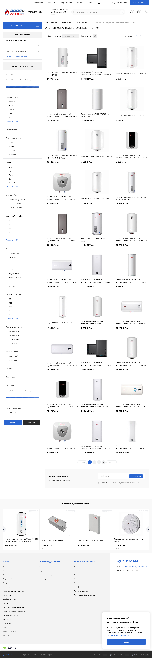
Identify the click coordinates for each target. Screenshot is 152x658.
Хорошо (126, 642)
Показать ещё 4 (12, 240)
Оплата (90, 3)
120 (10, 307)
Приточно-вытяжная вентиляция (14, 611)
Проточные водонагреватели (16, 51)
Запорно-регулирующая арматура (15, 583)
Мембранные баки (9, 599)
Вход (113, 3)
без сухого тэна (15, 278)
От (7, 79)
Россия (12, 150)
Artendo (12, 167)
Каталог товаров (14, 25)
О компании (39, 3)
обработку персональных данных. (126, 483)
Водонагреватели (9, 575)
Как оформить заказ (81, 587)
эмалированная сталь (17, 204)
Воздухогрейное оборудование (13, 579)
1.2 (10, 220)
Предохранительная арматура (13, 607)
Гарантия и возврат (81, 591)
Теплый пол (7, 623)
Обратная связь (13, 655)
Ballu (11, 105)
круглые (12, 257)
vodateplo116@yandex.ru (135, 566)
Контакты (52, 3)
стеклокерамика (15, 207)
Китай (11, 146)
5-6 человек (13, 343)
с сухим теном (14, 274)
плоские (12, 261)
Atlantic (12, 102)
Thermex (12, 117)
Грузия (11, 143)
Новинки (41, 567)
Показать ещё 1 (12, 121)
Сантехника (7, 619)
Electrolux (12, 109)
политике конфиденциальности (119, 635)
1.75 (10, 232)
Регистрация (122, 3)
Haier (11, 113)
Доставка (79, 3)
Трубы (5, 627)
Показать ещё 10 (12, 319)
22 (38, 51)
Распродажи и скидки (46, 575)
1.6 (10, 228)
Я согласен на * (121, 483)
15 (10, 311)
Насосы (5, 603)
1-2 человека (14, 331)
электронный (14, 360)
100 (10, 303)
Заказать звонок (139, 3)
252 (38, 57)
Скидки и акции (66, 3)
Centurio (12, 179)
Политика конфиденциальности (85, 595)
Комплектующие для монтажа (13, 591)
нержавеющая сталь (17, 200)
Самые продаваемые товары (76, 504)
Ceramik (12, 183)
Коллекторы (7, 587)
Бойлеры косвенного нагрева (16, 40)
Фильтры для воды (9, 631)
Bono (11, 175)
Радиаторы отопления (10, 615)
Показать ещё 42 (12, 187)
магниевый (13, 356)
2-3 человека (14, 335)
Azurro (11, 171)
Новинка (12, 413)
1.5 (10, 224)
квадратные (14, 253)
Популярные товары (45, 571)
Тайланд (12, 154)
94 (38, 40)
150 (10, 315)
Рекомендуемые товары (47, 579)
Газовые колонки (12, 46)
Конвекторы (7, 595)
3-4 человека (14, 339)
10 (38, 46)
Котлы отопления (9, 567)
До (20, 79)
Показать (13, 422)
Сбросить (31, 422)
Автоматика (7, 571)
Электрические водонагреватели (17, 57)
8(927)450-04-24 (29, 655)
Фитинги (6, 635)
